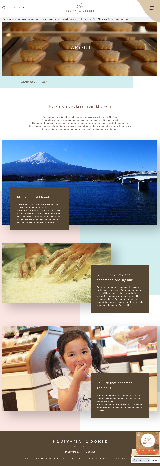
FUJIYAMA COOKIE (28, 82)
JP (10, 7)
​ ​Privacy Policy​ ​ (72, 452)
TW (18, 7)
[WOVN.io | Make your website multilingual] (155, 460)
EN (13, 7)
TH (23, 7)
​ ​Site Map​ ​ (90, 452)
